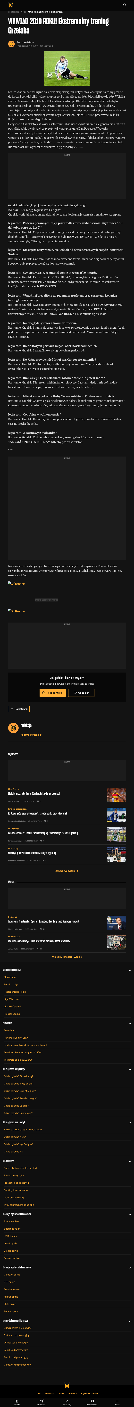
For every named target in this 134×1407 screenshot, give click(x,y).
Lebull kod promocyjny (16, 1350)
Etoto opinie (10, 1304)
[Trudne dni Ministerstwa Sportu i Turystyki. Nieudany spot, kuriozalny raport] (67, 923)
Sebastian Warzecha (16, 861)
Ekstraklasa (13, 828)
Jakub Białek (13, 949)
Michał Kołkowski (15, 929)
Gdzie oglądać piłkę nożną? (14, 1069)
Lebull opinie (10, 1243)
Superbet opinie (12, 1228)
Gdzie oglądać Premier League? (20, 1098)
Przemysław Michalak (17, 821)
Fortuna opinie (11, 1221)
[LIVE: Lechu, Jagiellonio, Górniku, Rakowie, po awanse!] (67, 795)
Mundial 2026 (14, 936)
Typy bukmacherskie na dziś (19, 1204)
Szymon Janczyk (15, 841)
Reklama (72, 1393)
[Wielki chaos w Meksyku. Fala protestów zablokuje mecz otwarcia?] (67, 942)
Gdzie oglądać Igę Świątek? (18, 1144)
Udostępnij (22, 709)
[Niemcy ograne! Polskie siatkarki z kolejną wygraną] (67, 854)
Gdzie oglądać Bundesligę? (18, 1113)
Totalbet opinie (11, 1289)
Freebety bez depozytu (16, 1182)
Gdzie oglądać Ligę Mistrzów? (20, 1091)
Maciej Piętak (13, 801)
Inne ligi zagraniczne (17, 809)
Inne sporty (13, 848)
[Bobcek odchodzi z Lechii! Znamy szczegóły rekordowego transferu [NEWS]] (67, 834)
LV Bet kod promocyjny (16, 1342)
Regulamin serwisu (89, 1393)
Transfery (9, 1030)
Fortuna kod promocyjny (16, 1335)
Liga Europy (13, 789)
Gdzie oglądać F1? (13, 1151)
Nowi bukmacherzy (14, 1197)
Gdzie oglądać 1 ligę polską (18, 1083)
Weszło (23, 11)
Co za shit (83, 692)
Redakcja (49, 1393)
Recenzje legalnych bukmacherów (17, 1214)
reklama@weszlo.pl (31, 734)
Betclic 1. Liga (11, 984)
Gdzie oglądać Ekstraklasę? (18, 1076)
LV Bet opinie (11, 1236)
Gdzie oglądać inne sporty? (14, 1122)
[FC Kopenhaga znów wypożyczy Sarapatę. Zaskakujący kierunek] (67, 815)
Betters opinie (11, 1311)
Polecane (12, 917)
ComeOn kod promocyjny (17, 1364)
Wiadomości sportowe (12, 970)
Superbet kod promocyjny (17, 1327)
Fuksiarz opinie (12, 1258)
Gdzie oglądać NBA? (14, 1136)
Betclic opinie (11, 1250)
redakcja (29, 42)
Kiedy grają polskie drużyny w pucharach (25, 1045)
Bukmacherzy (8, 1161)
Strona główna (13, 11)
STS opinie (9, 1282)
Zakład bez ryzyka (14, 1175)
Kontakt (61, 1393)
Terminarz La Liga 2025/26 (18, 1059)
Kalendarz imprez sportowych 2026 (23, 1129)
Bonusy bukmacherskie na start (20, 1168)
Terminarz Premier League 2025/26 (23, 1052)
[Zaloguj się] (124, 5)
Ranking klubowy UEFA (16, 1037)
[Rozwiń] (128, 970)
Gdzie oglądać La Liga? (16, 1105)
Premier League (12, 1013)
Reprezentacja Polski (15, 991)
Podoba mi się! (55, 692)
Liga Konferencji (12, 1006)
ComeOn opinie (12, 1274)
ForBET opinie (11, 1296)
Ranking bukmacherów (16, 1190)
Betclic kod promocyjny (16, 1357)
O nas (38, 1393)
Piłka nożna (7, 1023)
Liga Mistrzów (11, 999)
